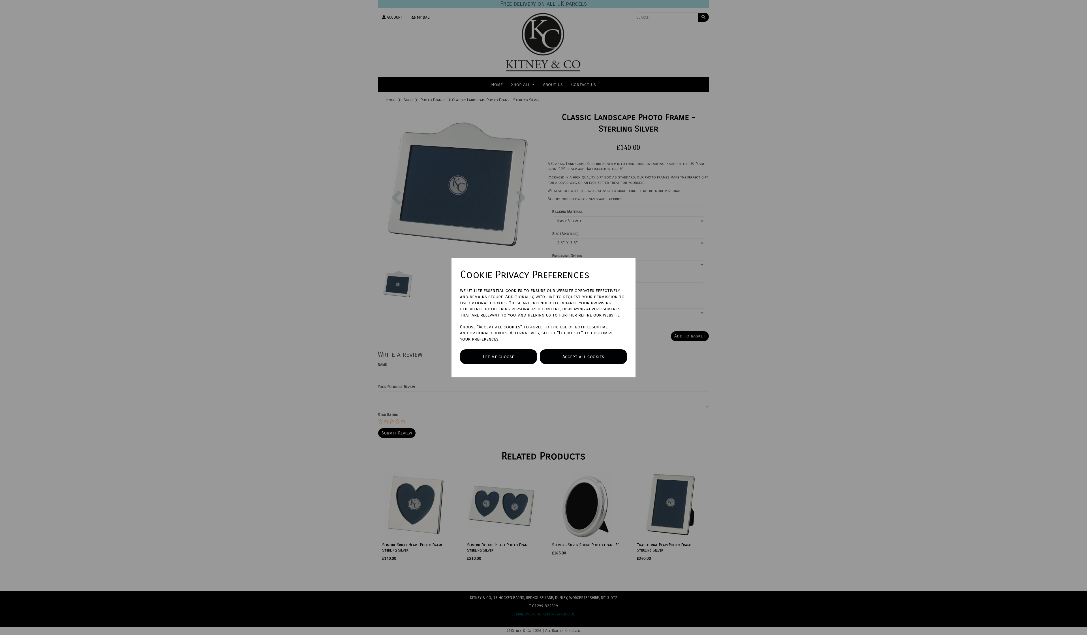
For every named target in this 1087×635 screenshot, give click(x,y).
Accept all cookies (583, 356)
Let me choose (498, 356)
